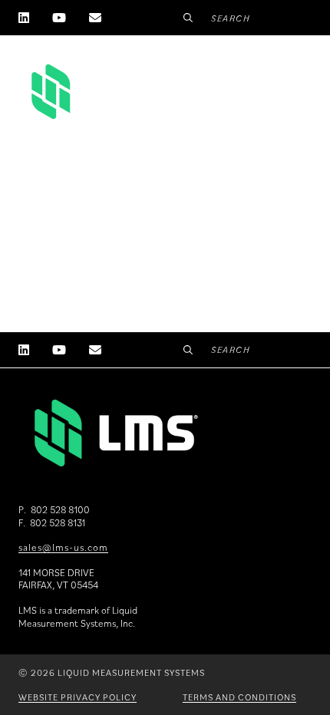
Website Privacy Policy (77, 697)
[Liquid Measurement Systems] (96, 92)
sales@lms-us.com (63, 547)
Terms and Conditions (239, 697)
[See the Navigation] (293, 85)
